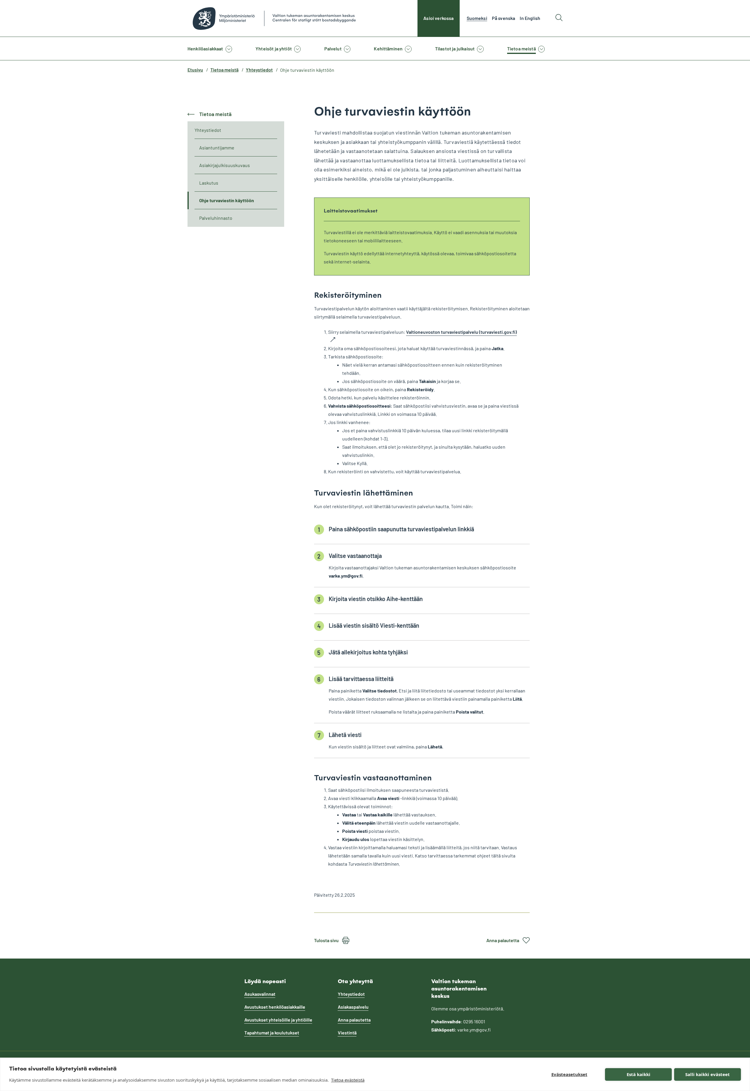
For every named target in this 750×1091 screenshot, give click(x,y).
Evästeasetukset (569, 1074)
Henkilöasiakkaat (205, 48)
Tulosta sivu (326, 940)
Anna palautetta (502, 940)
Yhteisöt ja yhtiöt (273, 48)
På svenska (503, 18)
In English (530, 18)
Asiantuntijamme (216, 147)
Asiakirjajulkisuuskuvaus (224, 165)
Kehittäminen (388, 48)
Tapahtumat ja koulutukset (271, 1032)
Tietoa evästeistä (347, 1080)
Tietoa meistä (521, 48)
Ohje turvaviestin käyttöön (226, 200)
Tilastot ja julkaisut (455, 48)
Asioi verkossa (438, 18)
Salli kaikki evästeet (707, 1074)
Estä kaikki (638, 1074)
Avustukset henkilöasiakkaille (274, 1007)
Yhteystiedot (259, 69)
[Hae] (558, 18)
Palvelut (333, 48)
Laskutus (208, 182)
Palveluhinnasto (215, 218)
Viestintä (347, 1032)
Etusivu (195, 69)
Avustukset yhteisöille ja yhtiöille (278, 1019)
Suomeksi (477, 18)
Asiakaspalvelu (353, 1007)
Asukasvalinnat (259, 994)
